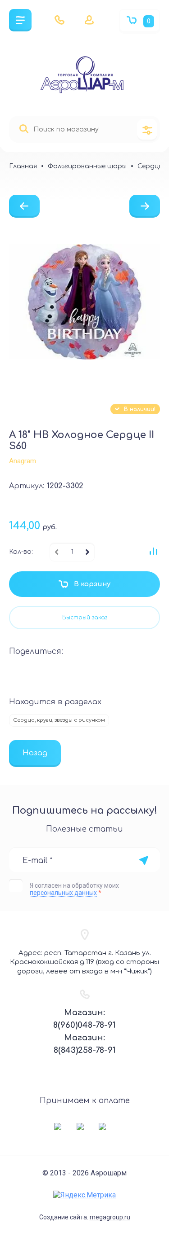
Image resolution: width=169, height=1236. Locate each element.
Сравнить (153, 551)
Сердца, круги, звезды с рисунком (59, 720)
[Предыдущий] (24, 206)
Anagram (22, 461)
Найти (23, 129)
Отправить (143, 860)
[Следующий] (144, 206)
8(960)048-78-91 (84, 1025)
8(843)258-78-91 (85, 1050)
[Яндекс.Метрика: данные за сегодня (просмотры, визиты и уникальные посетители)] (84, 1195)
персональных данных (63, 892)
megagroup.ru (110, 1217)
